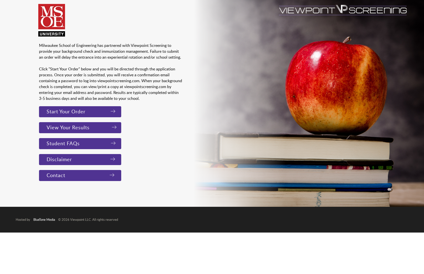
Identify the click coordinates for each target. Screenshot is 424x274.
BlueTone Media (44, 219)
